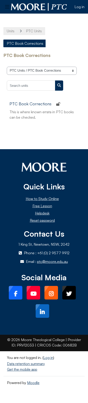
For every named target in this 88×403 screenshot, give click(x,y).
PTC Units (34, 31)
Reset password (42, 220)
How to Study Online (42, 198)
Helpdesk (42, 213)
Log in (79, 7)
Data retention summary (26, 363)
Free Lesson (42, 206)
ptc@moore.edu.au (52, 261)
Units (10, 31)
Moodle (33, 382)
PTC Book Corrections (30, 103)
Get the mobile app (22, 369)
